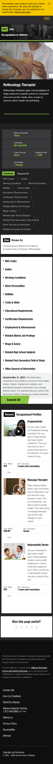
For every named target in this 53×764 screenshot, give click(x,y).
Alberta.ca (8, 717)
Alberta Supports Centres (15, 708)
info (8, 29)
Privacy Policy (10, 723)
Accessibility (9, 729)
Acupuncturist (35, 421)
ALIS (18, 20)
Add (24, 19)
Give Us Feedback (12, 695)
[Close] (49, 3)
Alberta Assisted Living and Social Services (24, 669)
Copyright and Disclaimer (13, 752)
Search (38, 19)
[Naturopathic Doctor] (14, 554)
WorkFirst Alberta (11, 702)
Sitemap (7, 735)
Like (31, 19)
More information (23, 12)
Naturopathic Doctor (38, 544)
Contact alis (8, 689)
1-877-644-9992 (10, 711)
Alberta (7, 19)
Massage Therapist (37, 479)
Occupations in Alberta (14, 34)
